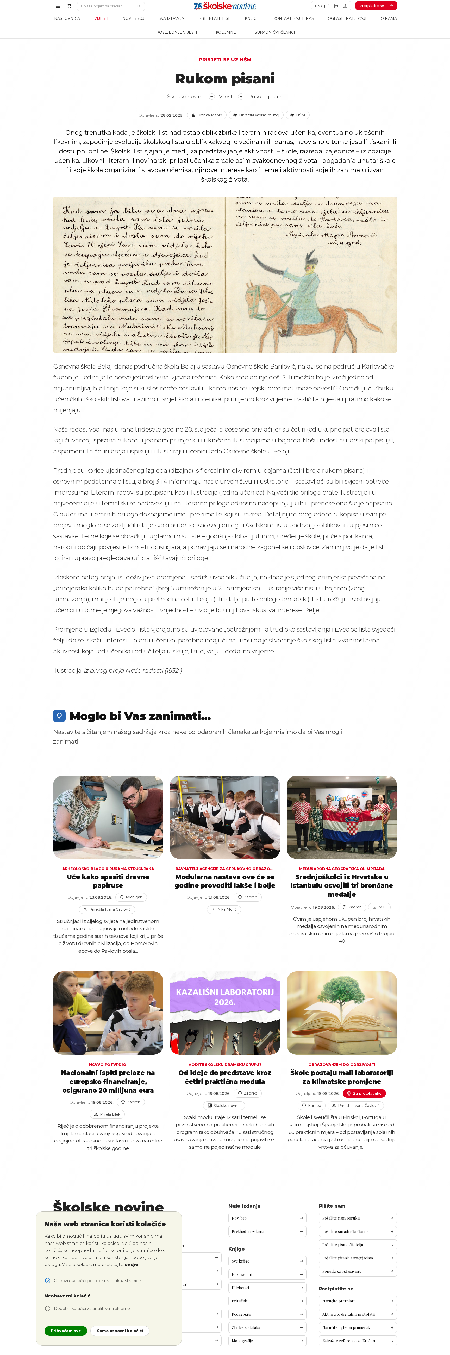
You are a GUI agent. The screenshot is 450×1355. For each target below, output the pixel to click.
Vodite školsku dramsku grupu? (225, 1064)
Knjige (252, 18)
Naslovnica (67, 18)
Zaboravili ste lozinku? (182, 1284)
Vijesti (101, 18)
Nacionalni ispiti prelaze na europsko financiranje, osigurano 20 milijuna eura (108, 1081)
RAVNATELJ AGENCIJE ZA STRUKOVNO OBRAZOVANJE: (225, 868)
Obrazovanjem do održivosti (342, 1064)
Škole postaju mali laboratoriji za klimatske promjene (341, 1077)
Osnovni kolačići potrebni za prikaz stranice (97, 1280)
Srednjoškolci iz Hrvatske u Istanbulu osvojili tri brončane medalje (342, 885)
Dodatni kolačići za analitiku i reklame (92, 1308)
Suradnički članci (275, 32)
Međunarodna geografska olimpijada (342, 868)
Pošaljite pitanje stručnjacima (358, 1258)
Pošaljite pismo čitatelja (358, 1244)
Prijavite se (182, 1257)
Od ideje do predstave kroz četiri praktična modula (225, 1077)
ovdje (131, 1264)
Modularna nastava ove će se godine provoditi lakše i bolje (225, 881)
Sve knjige (267, 1261)
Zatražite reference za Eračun (358, 1341)
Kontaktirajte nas (293, 18)
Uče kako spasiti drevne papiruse (108, 881)
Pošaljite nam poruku (358, 1218)
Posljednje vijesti (176, 32)
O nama (389, 18)
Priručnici (267, 1301)
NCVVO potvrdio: (108, 1064)
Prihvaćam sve (66, 1330)
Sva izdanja (171, 18)
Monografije (267, 1341)
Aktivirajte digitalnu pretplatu (358, 1314)
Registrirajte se (182, 1271)
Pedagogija (267, 1314)
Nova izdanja (267, 1274)
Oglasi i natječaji (347, 18)
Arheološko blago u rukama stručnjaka (108, 868)
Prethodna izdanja (267, 1231)
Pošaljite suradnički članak (358, 1231)
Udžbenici (267, 1287)
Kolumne (226, 32)
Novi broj (133, 18)
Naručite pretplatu (358, 1301)
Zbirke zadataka (267, 1327)
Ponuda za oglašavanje (358, 1271)
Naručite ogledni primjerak (358, 1327)
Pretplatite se (214, 18)
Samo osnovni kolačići (120, 1330)
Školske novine (190, 96)
